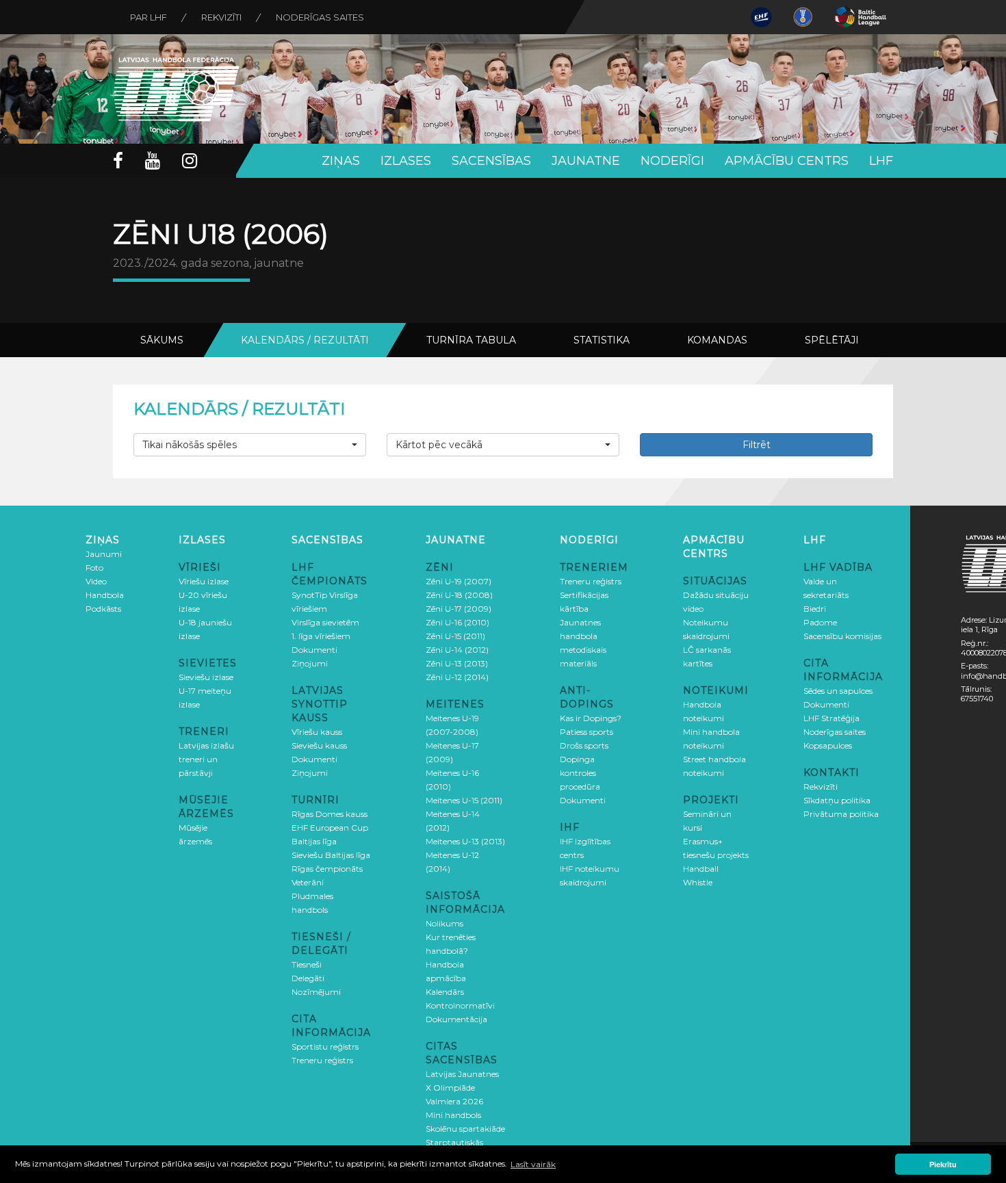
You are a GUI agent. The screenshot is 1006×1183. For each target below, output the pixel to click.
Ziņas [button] (341, 160)
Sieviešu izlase (206, 677)
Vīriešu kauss (317, 732)
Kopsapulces (827, 745)
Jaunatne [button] (586, 160)
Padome (820, 622)
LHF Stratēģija (831, 718)
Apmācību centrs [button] (787, 160)
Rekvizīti (221, 17)
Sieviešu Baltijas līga (331, 855)
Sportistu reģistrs (325, 1046)
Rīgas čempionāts (327, 868)
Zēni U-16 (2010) (457, 622)
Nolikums (444, 923)
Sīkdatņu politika (836, 800)
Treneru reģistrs (322, 1060)
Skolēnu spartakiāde (465, 1128)
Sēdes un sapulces (838, 691)
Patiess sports (586, 732)
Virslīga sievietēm (325, 622)
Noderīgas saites (320, 17)
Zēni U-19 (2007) (458, 581)
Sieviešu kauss (319, 745)
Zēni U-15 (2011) (455, 636)
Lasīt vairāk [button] (533, 1164)
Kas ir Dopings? (590, 718)
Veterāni (308, 882)
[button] (249, 444)
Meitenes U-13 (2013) (465, 841)
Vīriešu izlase (204, 581)
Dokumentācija (456, 1019)
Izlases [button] (406, 160)
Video (96, 581)
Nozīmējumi (316, 992)
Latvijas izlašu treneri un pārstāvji (206, 759)
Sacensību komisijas (842, 636)
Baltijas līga (314, 841)
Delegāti (308, 978)
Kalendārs (445, 992)
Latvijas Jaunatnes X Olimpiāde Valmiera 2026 (462, 1087)
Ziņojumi (310, 663)
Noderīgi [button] (672, 160)
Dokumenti (314, 650)
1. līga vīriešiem (321, 636)
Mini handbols (453, 1115)
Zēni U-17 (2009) (458, 608)
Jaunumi (104, 554)
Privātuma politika (841, 814)
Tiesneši (307, 964)
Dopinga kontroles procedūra (580, 773)
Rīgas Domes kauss (329, 814)
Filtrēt (757, 445)
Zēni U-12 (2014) (457, 677)
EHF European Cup (330, 827)
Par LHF (148, 17)
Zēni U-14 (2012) (457, 650)
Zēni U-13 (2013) (457, 663)
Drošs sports (584, 745)
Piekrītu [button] (943, 1164)
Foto (94, 567)
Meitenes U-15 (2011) (464, 800)
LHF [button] (881, 160)
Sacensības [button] (491, 160)
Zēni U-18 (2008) (459, 595)
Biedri (814, 608)
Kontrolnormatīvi (460, 1005)
